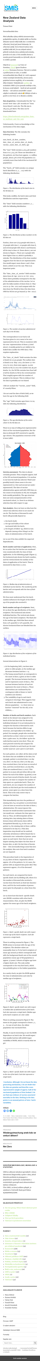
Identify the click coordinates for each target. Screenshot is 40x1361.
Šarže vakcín (11, 1120)
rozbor (6, 70)
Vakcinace (8, 1280)
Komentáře (9, 1249)
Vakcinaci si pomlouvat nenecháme (18, 1221)
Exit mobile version (20, 1358)
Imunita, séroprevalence (14, 1241)
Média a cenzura (11, 1251)
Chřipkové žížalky (11, 1215)
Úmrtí (16, 1120)
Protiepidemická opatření (14, 1267)
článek (13, 67)
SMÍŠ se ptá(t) (10, 1272)
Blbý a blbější (10, 1213)
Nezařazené (9, 1254)
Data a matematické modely (19, 1116)
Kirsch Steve (14, 1118)
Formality (6, 1334)
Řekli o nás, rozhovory (13, 1269)
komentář (14, 65)
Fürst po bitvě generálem (14, 1218)
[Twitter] (7, 1110)
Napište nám (7, 1339)
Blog (4, 1316)
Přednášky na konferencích (15, 1264)
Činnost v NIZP (8, 1321)
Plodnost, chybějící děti (13, 1259)
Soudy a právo (10, 1277)
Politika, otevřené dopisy (14, 1262)
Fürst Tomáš (6, 1118)
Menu (34, 8)
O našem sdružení (9, 1325)
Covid (29, 1116)
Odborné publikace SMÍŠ (14, 1256)
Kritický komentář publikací (25, 1118)
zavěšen (27, 83)
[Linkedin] (10, 1110)
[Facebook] (4, 1110)
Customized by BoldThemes (28, 1348)
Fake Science (9, 1238)
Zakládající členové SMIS (11, 1330)
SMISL (7, 1274)
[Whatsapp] (13, 1110)
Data (33, 1116)
